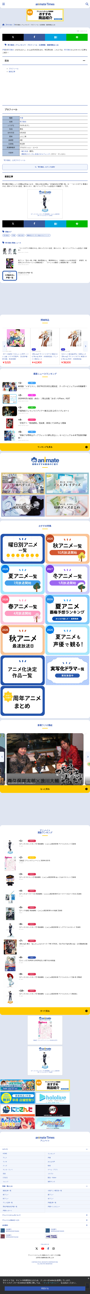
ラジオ (5, 1161)
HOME (5, 1153)
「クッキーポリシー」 (51, 1283)
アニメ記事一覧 (8, 1202)
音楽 (4, 1173)
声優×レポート (7, 1210)
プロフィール (14, 69)
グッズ (5, 1165)
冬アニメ (50, 1198)
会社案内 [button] (5, 1225)
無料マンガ (51, 1181)
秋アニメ (5, 1198)
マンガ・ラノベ (8, 1169)
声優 (4, 50)
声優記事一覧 (52, 1202)
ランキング (51, 1153)
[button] (45, 60)
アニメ (5, 1157)
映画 (49, 1165)
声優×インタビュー (54, 1206)
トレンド (5, 1181)
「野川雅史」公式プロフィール (13, 160)
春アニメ (5, 1194)
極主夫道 (24, 151)
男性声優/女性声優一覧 (10, 1206)
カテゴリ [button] (5, 1149)
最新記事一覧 (7, 1190)
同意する (45, 1288)
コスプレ (50, 1173)
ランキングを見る (45, 447)
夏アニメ (50, 1194)
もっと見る (45, 789)
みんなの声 (51, 1161)
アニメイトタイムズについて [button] (11, 1215)
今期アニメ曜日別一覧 (55, 1190)
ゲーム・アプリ (53, 1169)
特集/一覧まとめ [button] (7, 1186)
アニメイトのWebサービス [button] (10, 1220)
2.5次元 (5, 1177)
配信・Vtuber (52, 1177)
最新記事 (12, 72)
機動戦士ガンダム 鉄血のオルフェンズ (35, 154)
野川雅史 (10, 50)
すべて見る (45, 1011)
